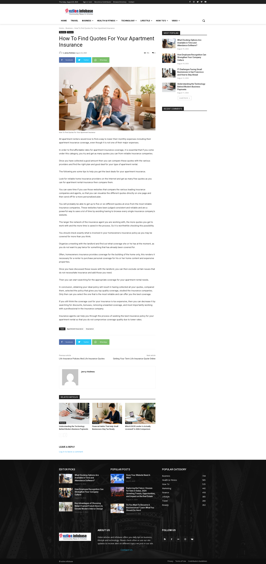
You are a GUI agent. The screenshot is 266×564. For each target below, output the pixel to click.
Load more (183, 98)
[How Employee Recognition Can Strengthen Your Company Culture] (169, 58)
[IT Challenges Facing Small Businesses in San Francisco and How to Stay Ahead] (169, 73)
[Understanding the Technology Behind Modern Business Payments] (74, 413)
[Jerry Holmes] (61, 53)
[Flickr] (178, 539)
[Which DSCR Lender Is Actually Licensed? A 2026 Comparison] (140, 413)
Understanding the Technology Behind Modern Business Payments (191, 86)
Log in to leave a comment (71, 451)
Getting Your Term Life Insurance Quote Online (134, 358)
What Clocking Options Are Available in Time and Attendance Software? (189, 43)
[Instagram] (193, 2)
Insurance (90, 329)
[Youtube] (205, 2)
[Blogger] (164, 539)
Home (61, 28)
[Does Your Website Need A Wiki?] (117, 478)
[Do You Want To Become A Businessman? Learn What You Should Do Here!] (117, 508)
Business (69, 28)
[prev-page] (60, 435)
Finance (70, 32)
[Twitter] (197, 2)
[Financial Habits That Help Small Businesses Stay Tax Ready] (107, 413)
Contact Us (126, 549)
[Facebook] (190, 2)
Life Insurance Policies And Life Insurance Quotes (82, 358)
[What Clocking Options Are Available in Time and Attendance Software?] (169, 43)
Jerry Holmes (70, 53)
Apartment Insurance (75, 329)
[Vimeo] (201, 2)
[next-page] (65, 435)
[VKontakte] (192, 539)
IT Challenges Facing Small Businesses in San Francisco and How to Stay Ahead (190, 72)
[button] (203, 20)
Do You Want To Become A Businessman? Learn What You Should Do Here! (140, 507)
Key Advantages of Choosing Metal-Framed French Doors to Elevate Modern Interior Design (89, 506)
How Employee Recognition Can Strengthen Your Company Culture (191, 57)
